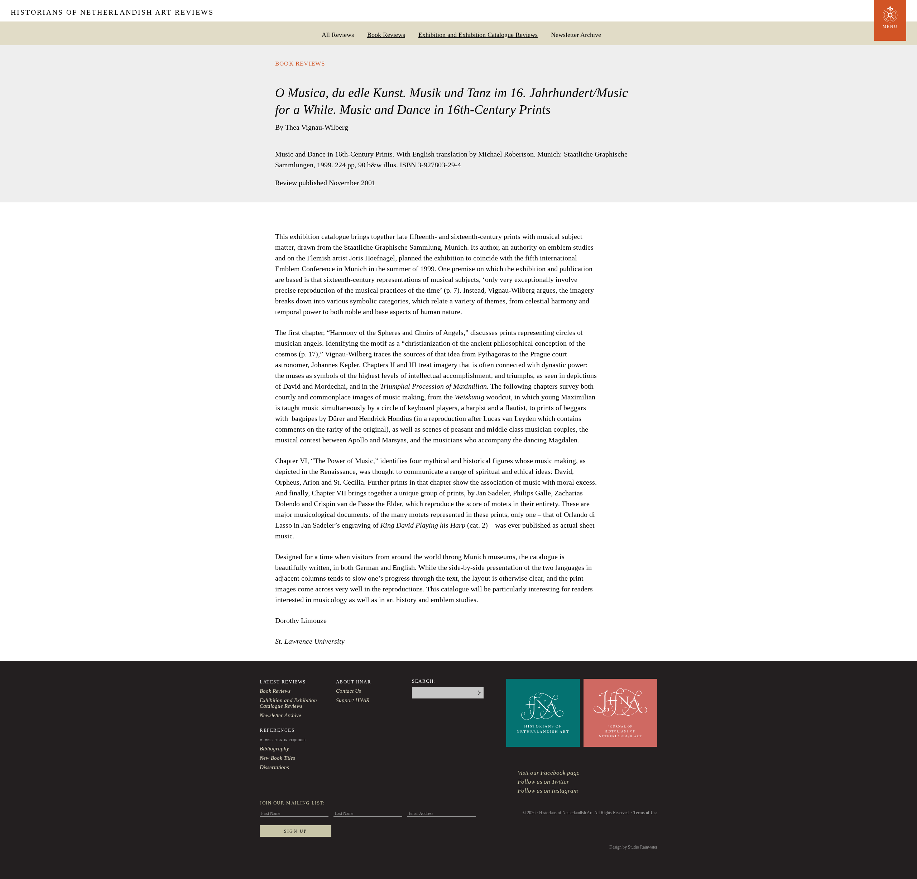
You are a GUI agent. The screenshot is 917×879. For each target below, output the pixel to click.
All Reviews (338, 34)
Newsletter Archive (576, 34)
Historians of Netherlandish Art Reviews (112, 12)
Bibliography (274, 748)
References (277, 730)
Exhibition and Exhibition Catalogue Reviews (478, 34)
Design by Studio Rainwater (633, 847)
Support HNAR (352, 700)
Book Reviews (386, 34)
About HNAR (353, 682)
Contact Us (348, 691)
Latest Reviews (283, 682)
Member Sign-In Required (283, 740)
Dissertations (274, 767)
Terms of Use (645, 812)
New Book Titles (277, 758)
